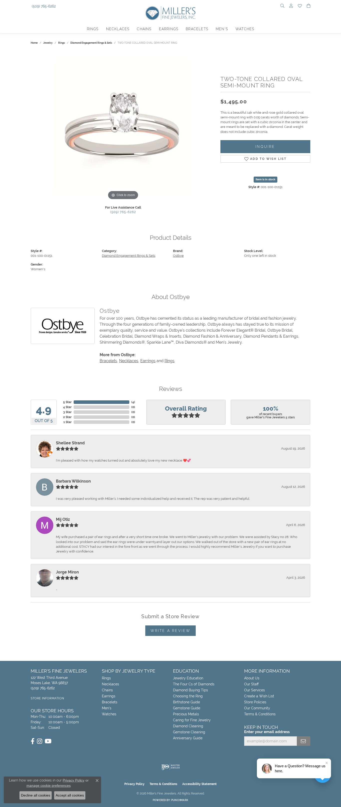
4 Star (67, 407)
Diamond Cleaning (188, 726)
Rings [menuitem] (106, 678)
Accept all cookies (70, 795)
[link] (43, 6)
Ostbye (178, 256)
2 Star (67, 417)
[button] (282, 6)
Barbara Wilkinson (73, 481)
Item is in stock (265, 179)
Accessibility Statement (199, 784)
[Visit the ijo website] (170, 767)
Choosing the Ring (188, 696)
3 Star (67, 412)
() (133, 402)
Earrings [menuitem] (108, 696)
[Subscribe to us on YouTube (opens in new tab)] (48, 741)
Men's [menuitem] (106, 708)
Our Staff (251, 684)
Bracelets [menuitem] (109, 702)
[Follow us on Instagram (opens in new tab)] (39, 741)
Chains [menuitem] (107, 690)
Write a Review (171, 630)
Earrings (168, 29)
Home (34, 42)
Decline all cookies (35, 795)
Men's (222, 29)
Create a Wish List (259, 696)
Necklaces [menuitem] (110, 684)
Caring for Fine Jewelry (192, 720)
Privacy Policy (134, 784)
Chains (144, 29)
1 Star (67, 422)
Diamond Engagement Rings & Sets (91, 42)
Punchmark (179, 800)
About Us (251, 678)
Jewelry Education (188, 678)
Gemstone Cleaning (189, 732)
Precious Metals (186, 714)
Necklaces (118, 29)
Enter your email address (267, 732)
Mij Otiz (63, 519)
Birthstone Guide (186, 702)
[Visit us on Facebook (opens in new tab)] (32, 741)
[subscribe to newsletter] (303, 741)
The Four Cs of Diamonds (193, 684)
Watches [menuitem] (109, 714)
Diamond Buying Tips (190, 690)
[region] (123, 126)
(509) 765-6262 (123, 212)
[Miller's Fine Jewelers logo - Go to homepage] (170, 15)
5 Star (67, 402)
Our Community (257, 708)
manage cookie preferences (48, 786)
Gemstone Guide (186, 708)
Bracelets (197, 29)
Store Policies (255, 702)
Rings (93, 29)
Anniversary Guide (187, 738)
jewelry (48, 42)
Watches (244, 29)
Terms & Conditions (260, 714)
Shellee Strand (70, 443)
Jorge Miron (67, 572)
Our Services (254, 690)
